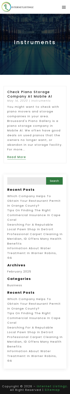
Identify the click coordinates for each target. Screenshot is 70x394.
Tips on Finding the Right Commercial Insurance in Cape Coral (34, 215)
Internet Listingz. (52, 386)
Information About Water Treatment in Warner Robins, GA (32, 253)
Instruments (41, 101)
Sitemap (52, 390)
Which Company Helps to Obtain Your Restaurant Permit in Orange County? (34, 201)
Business (14, 285)
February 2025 (19, 271)
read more (16, 157)
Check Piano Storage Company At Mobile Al (29, 94)
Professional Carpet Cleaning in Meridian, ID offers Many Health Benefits (35, 238)
